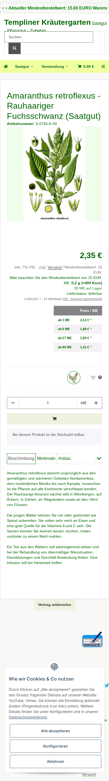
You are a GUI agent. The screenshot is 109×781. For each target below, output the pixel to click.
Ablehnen (55, 761)
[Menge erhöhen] (96, 403)
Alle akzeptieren (55, 731)
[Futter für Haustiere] (73, 377)
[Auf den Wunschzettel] (94, 377)
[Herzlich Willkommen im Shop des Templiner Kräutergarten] (5, 66)
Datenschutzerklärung (28, 717)
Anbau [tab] (64, 458)
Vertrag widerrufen (54, 604)
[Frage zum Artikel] (100, 377)
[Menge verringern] (13, 403)
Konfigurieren (55, 746)
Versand (55, 267)
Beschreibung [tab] (21, 458)
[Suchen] (14, 48)
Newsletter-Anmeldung (62, 8)
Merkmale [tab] (46, 458)
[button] (99, 461)
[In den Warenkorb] (54, 419)
